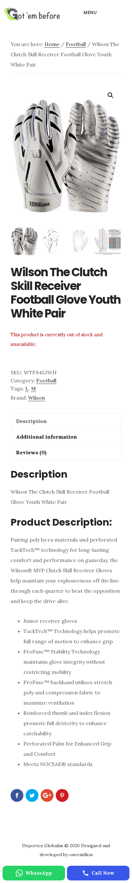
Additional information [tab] (46, 437)
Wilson (36, 398)
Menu (90, 12)
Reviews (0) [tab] (31, 452)
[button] (110, 95)
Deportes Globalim (32, 14)
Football (76, 44)
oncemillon (80, 854)
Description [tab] (31, 421)
